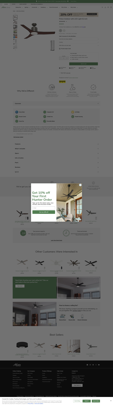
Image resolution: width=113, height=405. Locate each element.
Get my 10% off (43, 212)
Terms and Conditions (39, 403)
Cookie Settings (77, 401)
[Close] (110, 400)
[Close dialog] (80, 185)
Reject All (86, 401)
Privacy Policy (30, 403)
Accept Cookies (96, 401)
